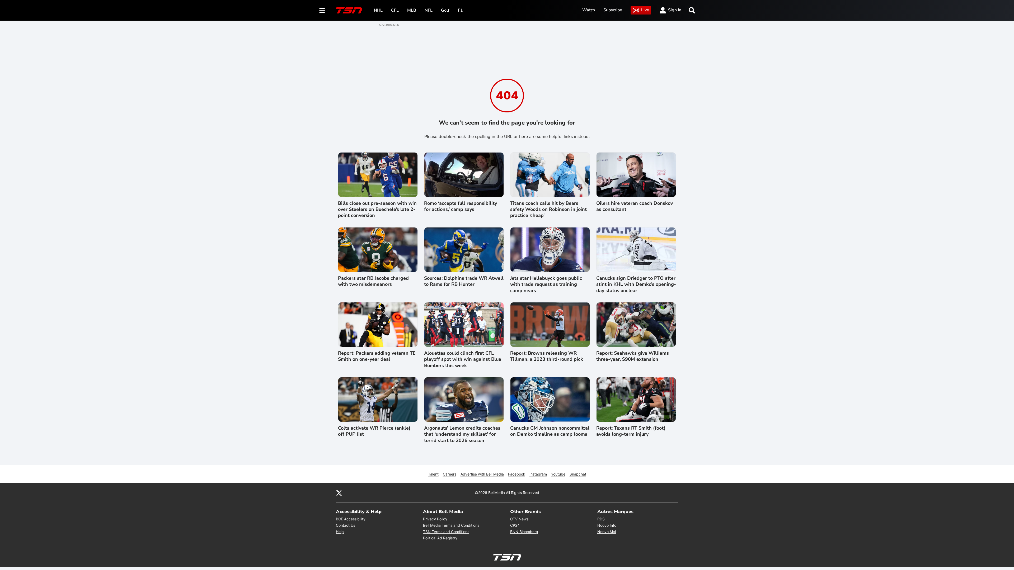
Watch (588, 10)
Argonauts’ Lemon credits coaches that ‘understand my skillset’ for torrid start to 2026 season (462, 434)
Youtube (558, 474)
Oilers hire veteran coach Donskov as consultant (634, 206)
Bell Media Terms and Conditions (451, 525)
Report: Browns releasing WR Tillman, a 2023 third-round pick (546, 356)
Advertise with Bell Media (482, 474)
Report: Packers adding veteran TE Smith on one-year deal (377, 356)
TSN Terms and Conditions (446, 531)
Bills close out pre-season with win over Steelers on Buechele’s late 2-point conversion (377, 209)
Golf (445, 10)
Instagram (538, 474)
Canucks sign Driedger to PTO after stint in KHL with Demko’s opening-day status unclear (636, 284)
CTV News (519, 519)
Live (645, 10)
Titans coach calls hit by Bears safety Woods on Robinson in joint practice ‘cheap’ (548, 209)
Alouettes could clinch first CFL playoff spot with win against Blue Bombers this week (462, 359)
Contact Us (345, 525)
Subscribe (612, 10)
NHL (378, 10)
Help (340, 531)
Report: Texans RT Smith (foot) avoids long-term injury (630, 431)
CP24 (515, 525)
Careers (449, 474)
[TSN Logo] (349, 10)
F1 (460, 10)
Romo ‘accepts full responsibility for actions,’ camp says (460, 206)
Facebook (516, 474)
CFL (395, 10)
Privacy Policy (435, 519)
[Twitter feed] (339, 493)
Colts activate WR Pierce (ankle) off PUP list (374, 431)
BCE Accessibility (350, 519)
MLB (411, 10)
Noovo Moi (606, 531)
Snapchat (578, 474)
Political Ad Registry (440, 538)
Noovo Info (606, 525)
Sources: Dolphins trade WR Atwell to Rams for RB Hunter (464, 281)
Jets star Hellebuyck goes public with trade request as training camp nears (546, 284)
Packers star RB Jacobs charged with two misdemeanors (373, 281)
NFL (429, 10)
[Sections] (322, 10)
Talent (433, 474)
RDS (601, 519)
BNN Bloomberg (524, 531)
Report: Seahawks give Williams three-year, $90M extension (632, 356)
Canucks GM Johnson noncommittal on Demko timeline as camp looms (549, 431)
